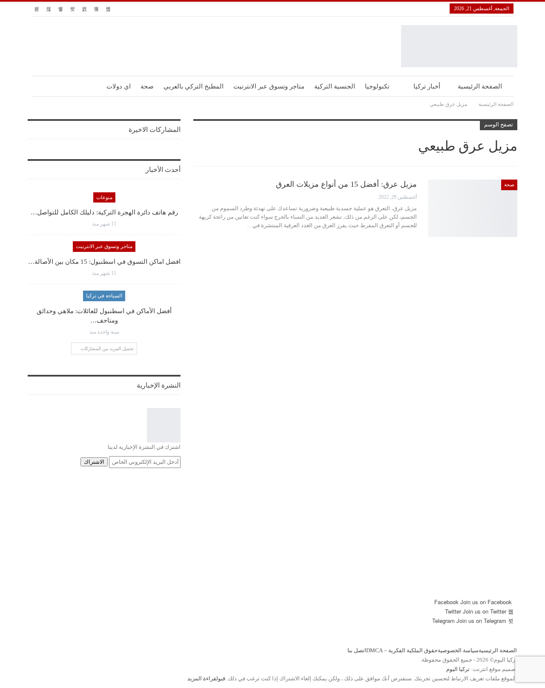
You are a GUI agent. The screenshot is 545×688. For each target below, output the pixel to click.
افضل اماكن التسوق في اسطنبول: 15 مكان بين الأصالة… (104, 261)
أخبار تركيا (426, 86)
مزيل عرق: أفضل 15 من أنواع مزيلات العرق (346, 184)
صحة (147, 86)
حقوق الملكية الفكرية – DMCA (402, 650)
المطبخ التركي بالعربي (194, 86)
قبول (220, 678)
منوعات (104, 197)
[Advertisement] (272, 537)
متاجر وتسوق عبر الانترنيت (268, 86)
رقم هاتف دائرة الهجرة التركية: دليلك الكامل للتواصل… (104, 212)
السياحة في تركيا (104, 296)
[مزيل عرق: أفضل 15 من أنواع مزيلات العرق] (472, 208)
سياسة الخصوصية (458, 650)
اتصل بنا (356, 650)
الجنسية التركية (334, 86)
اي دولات (118, 86)
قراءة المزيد (201, 678)
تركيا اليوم (458, 669)
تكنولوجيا (377, 86)
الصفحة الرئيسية (480, 86)
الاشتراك (94, 462)
